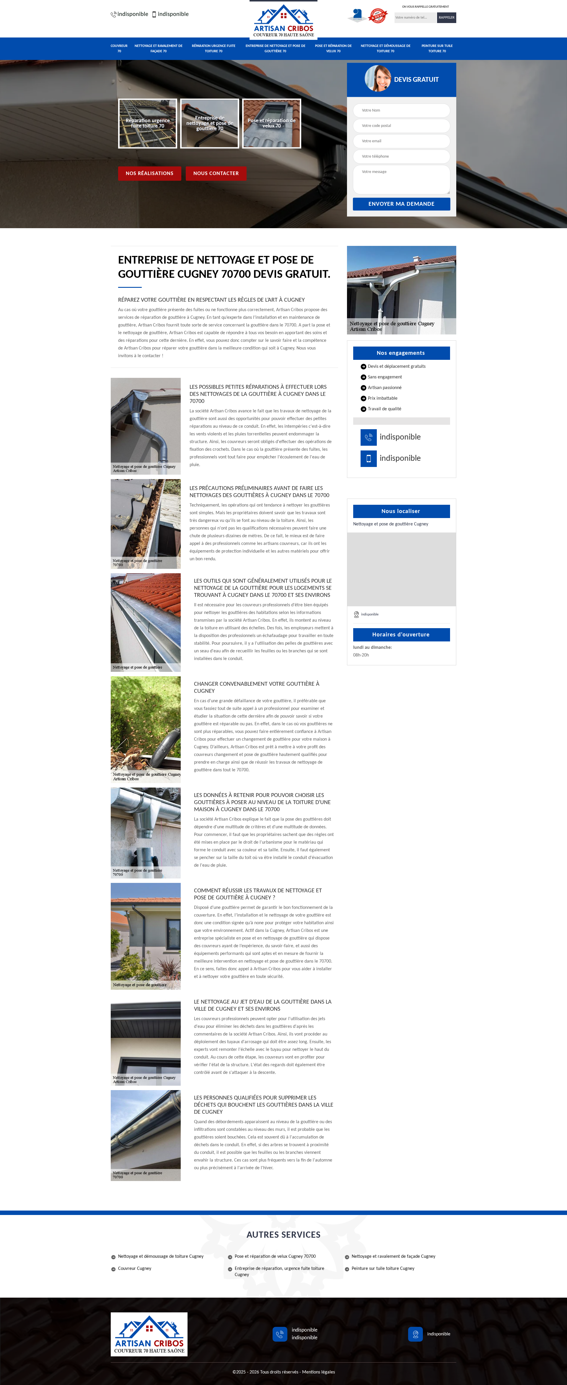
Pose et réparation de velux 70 (333, 48)
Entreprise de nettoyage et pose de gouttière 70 (275, 48)
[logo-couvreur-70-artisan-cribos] (283, 20)
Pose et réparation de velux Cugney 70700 (275, 1256)
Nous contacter (216, 174)
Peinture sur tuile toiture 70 (437, 48)
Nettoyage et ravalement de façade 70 (159, 48)
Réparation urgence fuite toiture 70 (213, 48)
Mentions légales (318, 1372)
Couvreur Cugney (134, 1268)
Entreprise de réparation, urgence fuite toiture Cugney (279, 1271)
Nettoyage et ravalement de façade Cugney (393, 1256)
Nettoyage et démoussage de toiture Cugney (160, 1256)
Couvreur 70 (119, 48)
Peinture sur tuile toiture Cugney (383, 1268)
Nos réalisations (150, 174)
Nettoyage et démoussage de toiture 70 (385, 48)
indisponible (133, 14)
